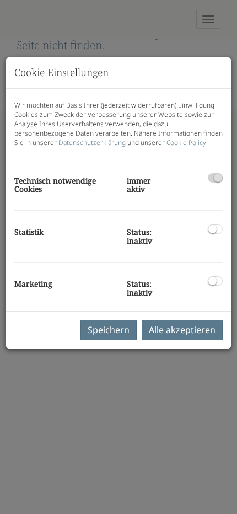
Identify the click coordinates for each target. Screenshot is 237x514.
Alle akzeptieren (182, 330)
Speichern (109, 330)
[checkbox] (215, 178)
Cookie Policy (186, 142)
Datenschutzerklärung (92, 142)
